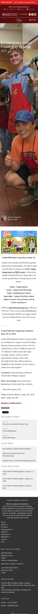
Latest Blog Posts (10, 466)
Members (4, 537)
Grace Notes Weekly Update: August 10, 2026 (18, 480)
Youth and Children (19, 408)
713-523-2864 (23, 14)
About (3, 524)
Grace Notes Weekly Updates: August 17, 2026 (18, 472)
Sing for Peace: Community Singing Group (19, 460)
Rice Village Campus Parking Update (17, 449)
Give (2, 542)
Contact (4, 539)
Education (5, 534)
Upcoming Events (10, 417)
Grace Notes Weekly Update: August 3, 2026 (17, 487)
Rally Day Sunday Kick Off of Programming (13, 454)
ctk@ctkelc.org (12, 605)
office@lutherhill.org (18, 307)
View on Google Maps (9, 560)
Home (3, 522)
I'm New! (4, 527)
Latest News (7, 443)
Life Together (6, 529)
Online (3, 532)
